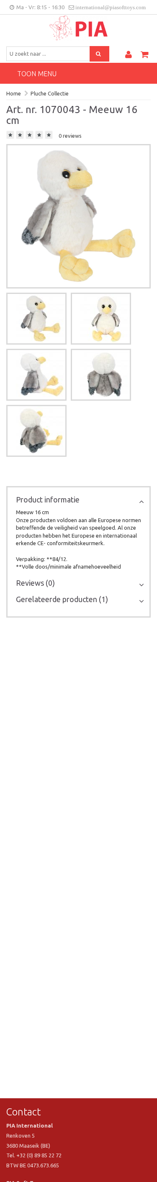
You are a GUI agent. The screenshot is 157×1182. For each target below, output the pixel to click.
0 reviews (70, 136)
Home (13, 93)
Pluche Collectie (50, 93)
